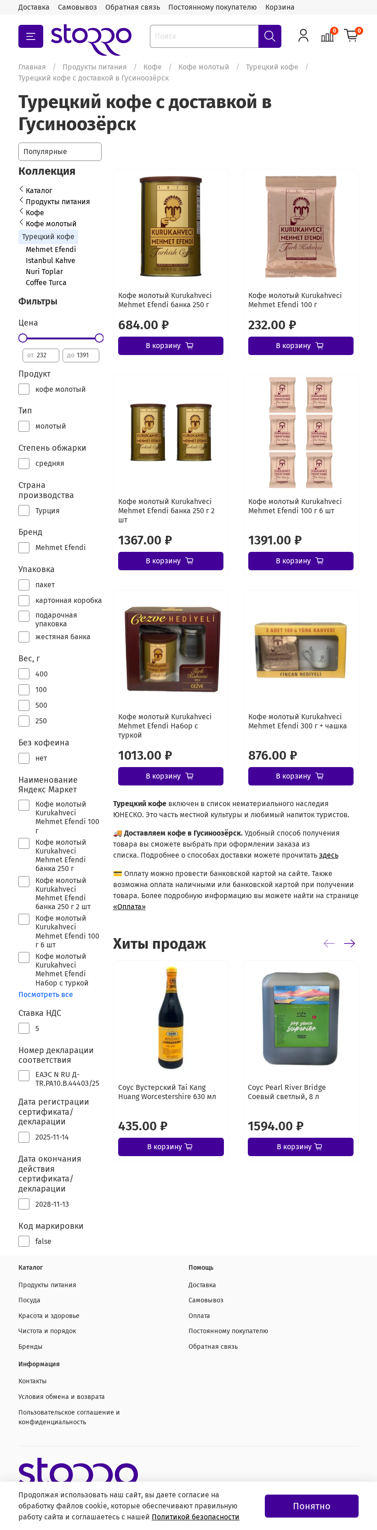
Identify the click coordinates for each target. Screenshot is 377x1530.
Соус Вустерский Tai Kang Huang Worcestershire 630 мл (167, 1092)
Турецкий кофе (272, 67)
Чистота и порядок (47, 1331)
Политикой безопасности (196, 1517)
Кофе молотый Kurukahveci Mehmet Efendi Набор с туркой (165, 725)
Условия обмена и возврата (61, 1397)
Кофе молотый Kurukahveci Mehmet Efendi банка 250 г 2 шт (166, 510)
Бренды (30, 1347)
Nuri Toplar (44, 271)
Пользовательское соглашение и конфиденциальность (69, 1418)
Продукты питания (95, 67)
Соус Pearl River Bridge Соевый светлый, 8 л (287, 1092)
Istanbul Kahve (50, 260)
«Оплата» (129, 906)
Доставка (34, 7)
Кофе (152, 67)
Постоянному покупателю (212, 7)
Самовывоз (77, 7)
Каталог (39, 190)
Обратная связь (132, 7)
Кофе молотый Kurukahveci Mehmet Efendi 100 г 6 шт (295, 506)
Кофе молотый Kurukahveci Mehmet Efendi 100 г (295, 300)
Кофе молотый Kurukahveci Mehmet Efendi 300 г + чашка (297, 721)
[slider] (22, 338)
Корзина (280, 7)
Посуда (29, 1300)
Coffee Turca (46, 282)
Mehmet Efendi (51, 249)
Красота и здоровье (49, 1316)
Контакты (32, 1381)
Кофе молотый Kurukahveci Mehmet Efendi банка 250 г (165, 300)
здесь (328, 855)
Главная (32, 67)
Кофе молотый (203, 67)
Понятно (312, 1506)
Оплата (199, 1316)
